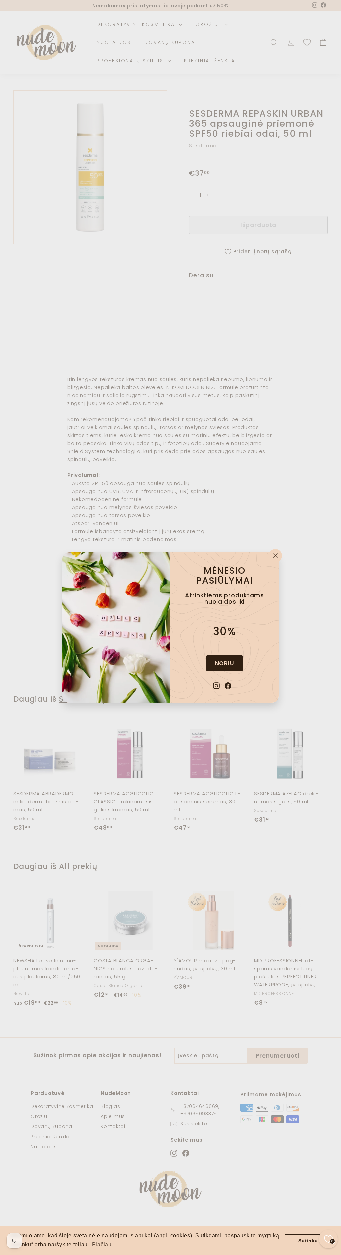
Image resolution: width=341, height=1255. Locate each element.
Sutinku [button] (308, 1240)
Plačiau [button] (102, 1244)
